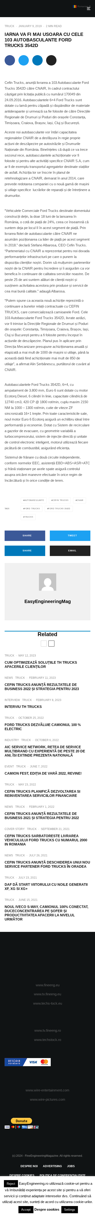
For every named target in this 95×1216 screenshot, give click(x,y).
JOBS (71, 1166)
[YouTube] (56, 957)
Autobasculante (34, 500)
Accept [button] (26, 1209)
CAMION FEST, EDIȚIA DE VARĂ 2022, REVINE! (43, 773)
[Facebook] (29, 957)
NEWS (9, 677)
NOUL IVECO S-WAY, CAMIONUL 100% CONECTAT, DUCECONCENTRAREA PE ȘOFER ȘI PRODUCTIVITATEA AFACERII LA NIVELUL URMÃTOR (46, 913)
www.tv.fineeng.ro (47, 1030)
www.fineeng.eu (47, 985)
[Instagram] (47, 957)
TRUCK (9, 26)
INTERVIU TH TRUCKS (23, 707)
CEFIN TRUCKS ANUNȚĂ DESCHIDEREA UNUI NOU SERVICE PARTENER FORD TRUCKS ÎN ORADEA (47, 864)
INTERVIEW (12, 700)
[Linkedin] (65, 957)
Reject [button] (11, 1183)
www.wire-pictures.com (47, 1099)
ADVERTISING (52, 1166)
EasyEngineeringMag (47, 601)
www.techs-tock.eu (47, 1003)
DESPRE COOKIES (21, 1175)
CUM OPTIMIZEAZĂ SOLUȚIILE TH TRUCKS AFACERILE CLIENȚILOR (41, 664)
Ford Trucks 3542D (59, 509)
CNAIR (80, 500)
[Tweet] (23, 60)
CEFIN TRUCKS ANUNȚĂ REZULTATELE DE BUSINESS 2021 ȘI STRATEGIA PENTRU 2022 (42, 816)
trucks (28, 517)
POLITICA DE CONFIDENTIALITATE (63, 1175)
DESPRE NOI (29, 1166)
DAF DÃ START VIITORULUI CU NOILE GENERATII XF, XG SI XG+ (46, 887)
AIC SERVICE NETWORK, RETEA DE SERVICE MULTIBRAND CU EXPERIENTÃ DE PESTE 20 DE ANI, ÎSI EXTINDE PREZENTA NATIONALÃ (45, 751)
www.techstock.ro (47, 1040)
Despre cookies (46, 1209)
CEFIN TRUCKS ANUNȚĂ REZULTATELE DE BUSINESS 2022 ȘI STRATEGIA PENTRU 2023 (42, 687)
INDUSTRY (12, 740)
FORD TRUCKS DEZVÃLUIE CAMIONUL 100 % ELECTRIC (43, 727)
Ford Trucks (32, 509)
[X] (38, 957)
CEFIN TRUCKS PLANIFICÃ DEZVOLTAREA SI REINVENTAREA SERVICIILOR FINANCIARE (42, 793)
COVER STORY (15, 829)
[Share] (10, 60)
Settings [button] (69, 1209)
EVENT (9, 766)
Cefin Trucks (60, 500)
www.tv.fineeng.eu (47, 994)
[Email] (51, 60)
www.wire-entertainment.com (47, 1090)
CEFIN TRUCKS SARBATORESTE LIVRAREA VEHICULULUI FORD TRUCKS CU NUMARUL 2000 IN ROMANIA (46, 840)
